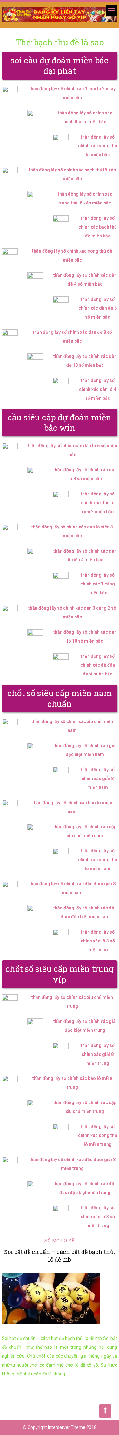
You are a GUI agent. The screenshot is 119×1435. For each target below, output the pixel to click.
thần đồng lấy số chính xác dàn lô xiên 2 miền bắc (98, 502)
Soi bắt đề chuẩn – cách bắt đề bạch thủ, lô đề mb (59, 1255)
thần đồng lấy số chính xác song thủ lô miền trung (97, 1135)
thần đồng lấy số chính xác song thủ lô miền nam (97, 859)
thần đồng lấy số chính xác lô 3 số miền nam (98, 940)
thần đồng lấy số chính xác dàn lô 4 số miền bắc (97, 389)
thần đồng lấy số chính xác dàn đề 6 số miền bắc (97, 308)
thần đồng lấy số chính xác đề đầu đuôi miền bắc (97, 665)
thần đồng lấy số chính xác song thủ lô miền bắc (97, 145)
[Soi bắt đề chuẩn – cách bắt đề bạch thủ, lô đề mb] (59, 1298)
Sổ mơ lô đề (59, 1240)
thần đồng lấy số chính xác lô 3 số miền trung (98, 1216)
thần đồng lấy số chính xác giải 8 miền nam (98, 778)
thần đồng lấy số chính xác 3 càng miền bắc (97, 583)
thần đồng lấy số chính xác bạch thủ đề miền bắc (97, 227)
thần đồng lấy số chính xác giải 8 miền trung (98, 1054)
